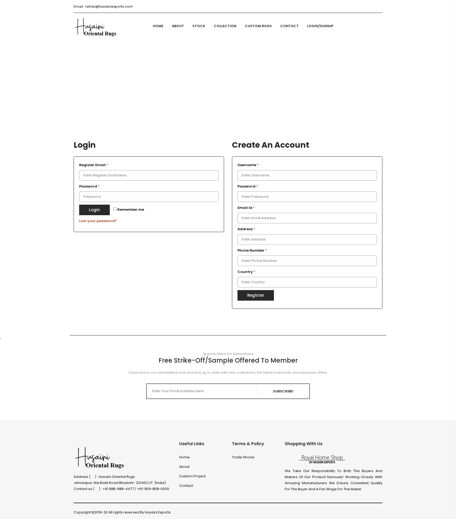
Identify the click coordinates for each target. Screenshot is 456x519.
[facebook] (333, 6)
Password (89, 186)
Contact (289, 25)
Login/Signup (320, 25)
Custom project (192, 476)
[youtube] (380, 512)
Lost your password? (98, 220)
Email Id (246, 207)
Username (248, 164)
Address (246, 229)
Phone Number (252, 250)
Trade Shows (243, 457)
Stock (198, 25)
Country (246, 271)
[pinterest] (371, 6)
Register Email (93, 164)
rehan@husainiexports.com (109, 6)
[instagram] (352, 6)
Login (94, 210)
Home (158, 25)
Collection (225, 25)
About (178, 25)
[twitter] (342, 6)
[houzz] (361, 6)
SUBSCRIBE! (283, 391)
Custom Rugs (258, 25)
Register (255, 295)
